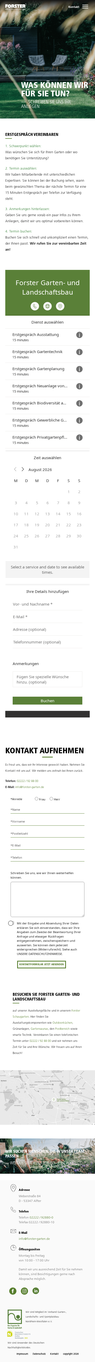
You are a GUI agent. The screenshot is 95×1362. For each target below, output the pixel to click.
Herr (56, 799)
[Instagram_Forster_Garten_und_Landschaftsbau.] (24, 1291)
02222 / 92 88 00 (27, 781)
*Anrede (16, 799)
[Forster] (15, 6)
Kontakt (73, 7)
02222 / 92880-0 (41, 1217)
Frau (41, 799)
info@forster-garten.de (29, 787)
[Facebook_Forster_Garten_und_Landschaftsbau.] (13, 1291)
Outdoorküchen (62, 1022)
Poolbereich (62, 1029)
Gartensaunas (39, 1029)
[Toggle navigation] (85, 6)
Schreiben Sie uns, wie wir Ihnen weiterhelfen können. (42, 875)
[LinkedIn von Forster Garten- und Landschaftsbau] (35, 1290)
